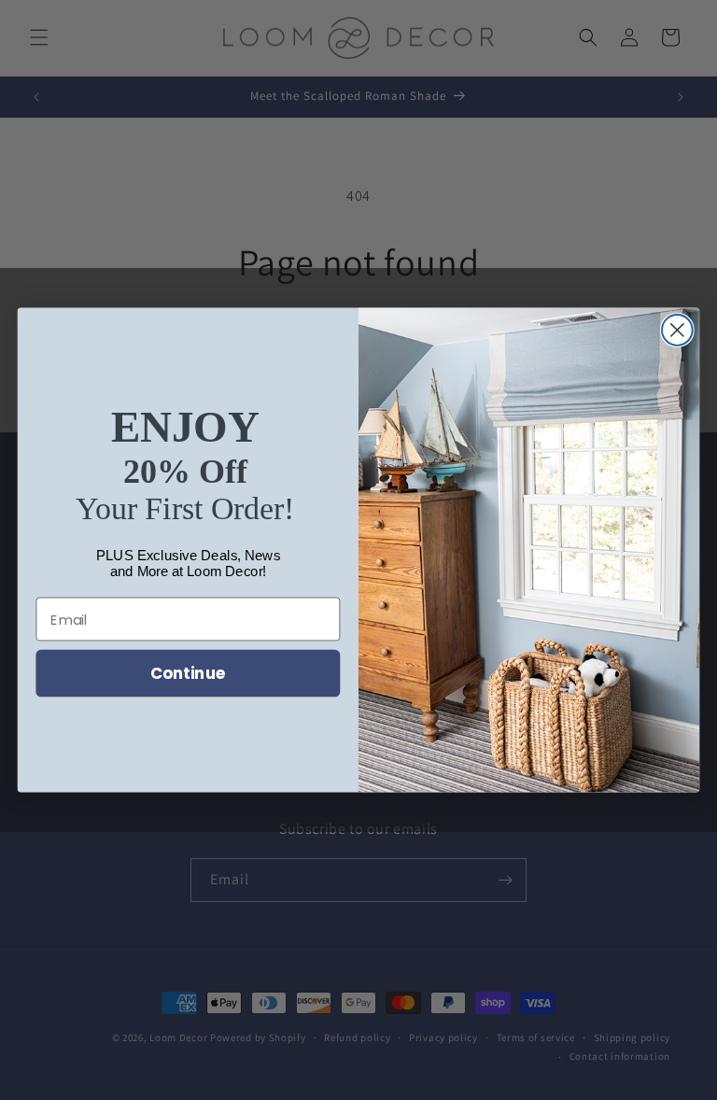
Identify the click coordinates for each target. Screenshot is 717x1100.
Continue (188, 673)
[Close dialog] (677, 330)
